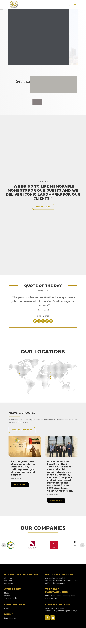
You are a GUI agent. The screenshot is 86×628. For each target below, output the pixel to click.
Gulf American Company (55, 583)
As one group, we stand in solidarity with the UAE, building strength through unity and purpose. (23, 468)
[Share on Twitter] (35, 322)
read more (19, 484)
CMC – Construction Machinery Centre (61, 596)
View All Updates (22, 430)
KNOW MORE (43, 102)
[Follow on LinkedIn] (53, 617)
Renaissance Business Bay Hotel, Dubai (61, 581)
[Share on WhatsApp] (43, 322)
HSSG (6, 608)
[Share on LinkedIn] (47, 322)
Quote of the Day (11, 598)
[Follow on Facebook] (47, 617)
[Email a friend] (51, 322)
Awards (7, 596)
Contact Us (8, 583)
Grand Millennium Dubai (55, 578)
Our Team (8, 581)
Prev (3, 545)
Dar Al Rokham (51, 598)
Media (6, 593)
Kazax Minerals (10, 618)
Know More (43, 207)
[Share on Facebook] (39, 322)
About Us (8, 578)
